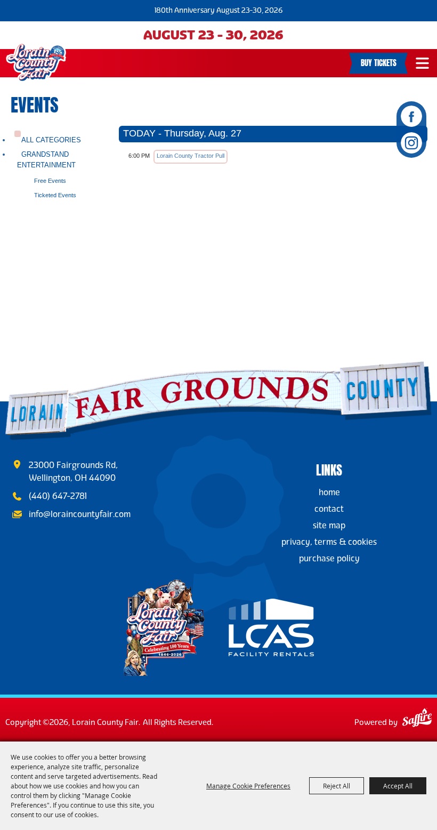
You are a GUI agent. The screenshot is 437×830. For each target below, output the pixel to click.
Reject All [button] (336, 785)
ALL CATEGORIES (51, 140)
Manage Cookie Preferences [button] (248, 785)
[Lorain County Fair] (36, 63)
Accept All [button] (397, 785)
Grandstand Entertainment (46, 159)
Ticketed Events (55, 195)
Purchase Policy (329, 558)
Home (329, 492)
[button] (422, 63)
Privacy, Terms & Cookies (329, 542)
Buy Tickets (378, 62)
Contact (329, 509)
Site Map (329, 525)
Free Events (50, 181)
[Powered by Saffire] (417, 719)
